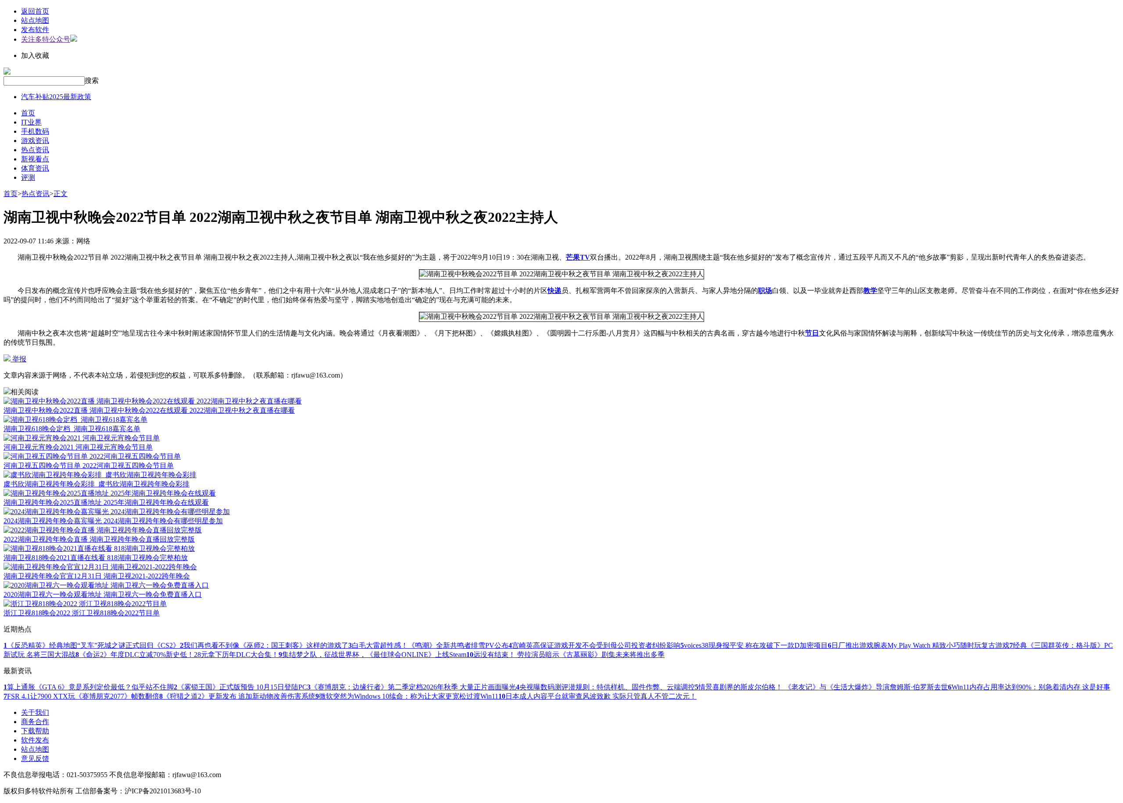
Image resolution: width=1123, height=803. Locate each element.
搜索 (92, 80)
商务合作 (35, 721)
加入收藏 (35, 55)
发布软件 (35, 29)
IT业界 (31, 122)
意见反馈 (35, 758)
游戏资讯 (35, 140)
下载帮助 (35, 731)
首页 (28, 113)
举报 (18, 359)
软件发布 (35, 740)
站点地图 (35, 20)
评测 (28, 177)
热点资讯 (35, 149)
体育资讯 (35, 168)
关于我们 (35, 712)
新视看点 (35, 159)
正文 (61, 193)
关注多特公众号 (45, 39)
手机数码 (35, 131)
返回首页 (35, 11)
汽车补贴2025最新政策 (56, 96)
